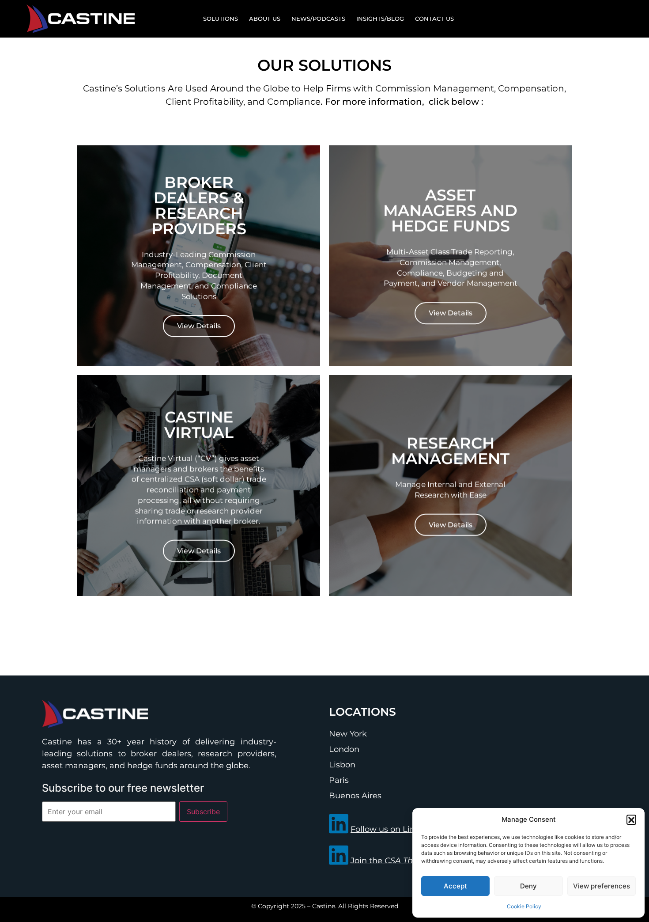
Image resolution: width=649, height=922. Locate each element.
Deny (528, 886)
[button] (631, 819)
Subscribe (203, 811)
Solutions (220, 18)
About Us (264, 18)
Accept (455, 886)
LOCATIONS (362, 711)
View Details (199, 326)
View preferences (601, 886)
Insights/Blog (380, 18)
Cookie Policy (524, 906)
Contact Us (434, 18)
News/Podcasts (318, 18)
